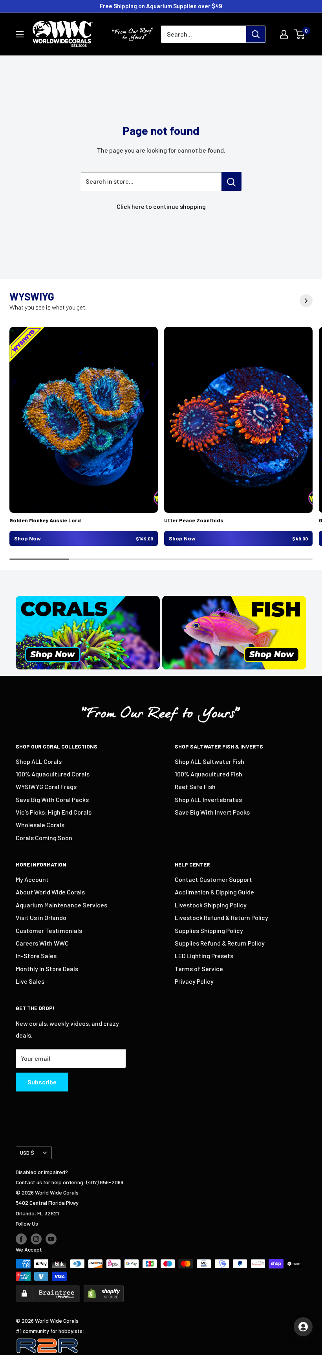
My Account (32, 879)
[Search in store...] (231, 181)
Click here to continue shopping (161, 206)
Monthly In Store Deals (47, 968)
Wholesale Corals (40, 824)
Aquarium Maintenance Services (61, 905)
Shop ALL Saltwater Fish (209, 761)
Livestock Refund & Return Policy (221, 917)
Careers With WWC (42, 943)
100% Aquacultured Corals (53, 774)
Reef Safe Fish (195, 786)
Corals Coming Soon (44, 837)
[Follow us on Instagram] (36, 1238)
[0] (300, 34)
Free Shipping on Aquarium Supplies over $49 (161, 5)
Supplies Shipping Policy (209, 930)
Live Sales (30, 981)
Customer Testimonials (49, 930)
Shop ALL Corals (39, 761)
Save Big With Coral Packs (52, 799)
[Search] (255, 34)
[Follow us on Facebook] (21, 1238)
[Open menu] (20, 34)
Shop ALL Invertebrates (208, 799)
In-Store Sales (36, 955)
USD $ (27, 1152)
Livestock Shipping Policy (211, 905)
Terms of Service (199, 968)
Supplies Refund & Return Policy (220, 943)
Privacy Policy (194, 981)
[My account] (284, 34)
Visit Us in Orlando (41, 917)
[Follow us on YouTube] (51, 1238)
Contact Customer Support (213, 879)
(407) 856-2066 (104, 1182)
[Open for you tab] (303, 1326)
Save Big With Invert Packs (212, 812)
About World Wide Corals (50, 892)
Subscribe (42, 1082)
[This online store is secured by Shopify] (104, 1290)
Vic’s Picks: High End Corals (53, 812)
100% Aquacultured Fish (208, 774)
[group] (83, 436)
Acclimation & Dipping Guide (214, 892)
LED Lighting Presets (204, 955)
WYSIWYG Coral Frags (46, 786)
